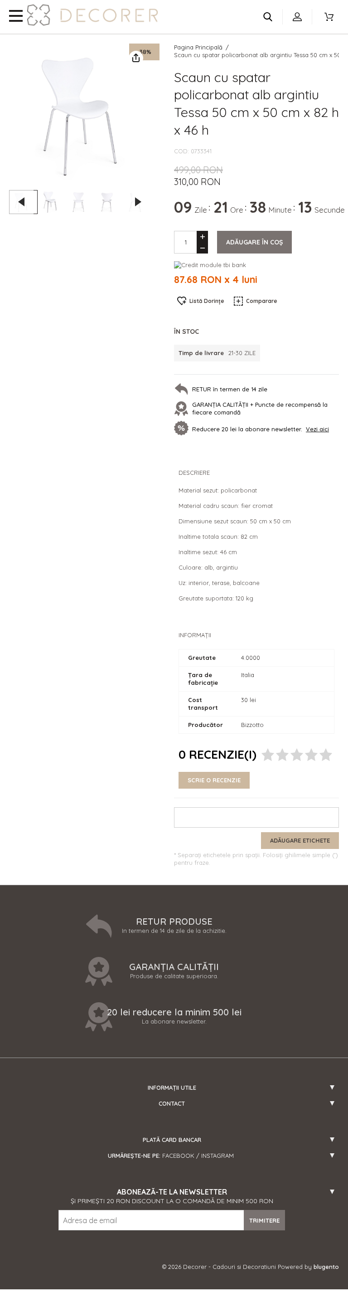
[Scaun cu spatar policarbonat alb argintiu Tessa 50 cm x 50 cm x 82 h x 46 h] (52, 202)
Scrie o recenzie (214, 780)
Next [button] (138, 202)
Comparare (261, 301)
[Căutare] (268, 16)
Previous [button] (21, 202)
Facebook (178, 1155)
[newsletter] (183, 429)
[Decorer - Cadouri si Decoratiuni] (92, 15)
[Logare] (297, 16)
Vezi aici (317, 429)
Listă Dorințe (206, 301)
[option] (79, 114)
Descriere (194, 472)
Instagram (217, 1155)
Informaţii (195, 635)
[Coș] (329, 16)
